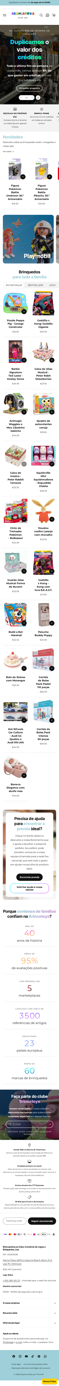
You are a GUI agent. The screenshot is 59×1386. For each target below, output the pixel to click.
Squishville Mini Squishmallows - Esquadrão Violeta (43, 479)
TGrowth (40, 1374)
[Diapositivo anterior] (21, 97)
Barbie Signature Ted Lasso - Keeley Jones (15, 374)
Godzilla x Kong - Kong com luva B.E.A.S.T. (43, 585)
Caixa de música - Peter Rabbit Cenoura (16, 477)
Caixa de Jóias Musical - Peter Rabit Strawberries (43, 374)
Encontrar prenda (29, 877)
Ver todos (7, 151)
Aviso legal (16, 1364)
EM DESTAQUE (14, 285)
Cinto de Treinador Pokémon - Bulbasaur (15, 533)
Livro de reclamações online (35, 1364)
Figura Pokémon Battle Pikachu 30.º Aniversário (41, 192)
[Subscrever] (50, 1124)
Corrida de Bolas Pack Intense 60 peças (43, 734)
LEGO (52, 285)
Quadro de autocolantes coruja (43, 424)
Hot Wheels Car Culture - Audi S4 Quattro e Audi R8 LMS (15, 736)
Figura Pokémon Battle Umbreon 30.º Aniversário (15, 192)
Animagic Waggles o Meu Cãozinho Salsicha (16, 425)
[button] (4, 15)
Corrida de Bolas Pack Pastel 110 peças (43, 682)
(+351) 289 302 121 (11, 1280)
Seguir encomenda (42, 1221)
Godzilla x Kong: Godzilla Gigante (43, 324)
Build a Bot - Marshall (16, 634)
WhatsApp (8, 1342)
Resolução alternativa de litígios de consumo (31, 1368)
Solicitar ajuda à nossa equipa (29, 888)
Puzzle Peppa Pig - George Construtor (15, 324)
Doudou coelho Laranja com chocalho (43, 531)
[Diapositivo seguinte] (32, 97)
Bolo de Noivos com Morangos (15, 679)
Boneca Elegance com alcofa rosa (16, 788)
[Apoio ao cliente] (47, 15)
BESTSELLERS (35, 285)
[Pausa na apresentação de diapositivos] (38, 97)
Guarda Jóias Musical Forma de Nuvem (15, 583)
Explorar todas (29, 81)
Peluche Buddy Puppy (43, 634)
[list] (29, 118)
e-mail (19, 1342)
